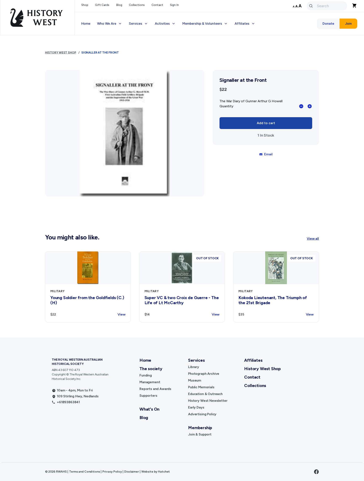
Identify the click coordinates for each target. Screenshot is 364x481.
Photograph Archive (203, 374)
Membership (195, 41)
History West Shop (147, 109)
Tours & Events (170, 58)
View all (313, 238)
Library (193, 367)
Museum (194, 380)
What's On (149, 409)
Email (268, 154)
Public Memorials (201, 387)
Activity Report (250, 66)
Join (348, 23)
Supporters (148, 396)
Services (196, 360)
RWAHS (61, 471)
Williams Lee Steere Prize (177, 66)
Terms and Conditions (84, 471)
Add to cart (266, 123)
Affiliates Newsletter (254, 58)
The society (150, 368)
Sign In (174, 5)
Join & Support (199, 434)
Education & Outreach (149, 75)
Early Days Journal (146, 92)
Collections (137, 5)
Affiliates (253, 360)
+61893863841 (68, 402)
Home (85, 23)
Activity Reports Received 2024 (263, 75)
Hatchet (164, 471)
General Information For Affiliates (264, 83)
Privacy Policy (112, 471)
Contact (157, 5)
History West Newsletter (151, 83)
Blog (119, 5)
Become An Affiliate (253, 41)
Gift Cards (102, 5)
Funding (145, 375)
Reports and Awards (155, 389)
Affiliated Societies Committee (262, 92)
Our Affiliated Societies (257, 50)
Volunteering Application (205, 50)
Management (149, 382)
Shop (84, 5)
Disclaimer (131, 471)
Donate (328, 23)
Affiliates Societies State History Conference (264, 102)
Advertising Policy (146, 100)
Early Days (196, 407)
